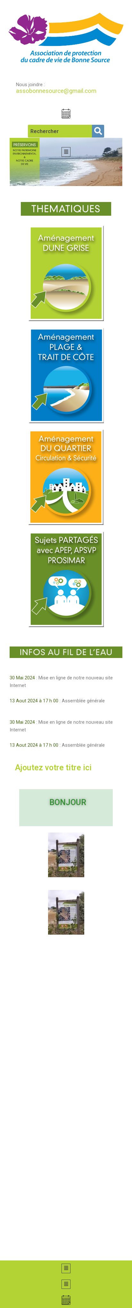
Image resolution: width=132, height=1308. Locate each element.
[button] (66, 152)
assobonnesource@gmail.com (56, 90)
